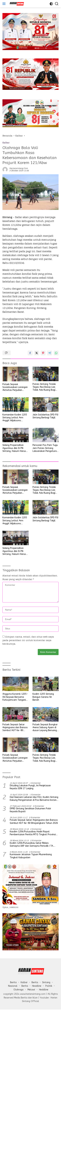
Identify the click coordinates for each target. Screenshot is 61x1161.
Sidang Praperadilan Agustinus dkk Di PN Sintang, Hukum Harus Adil (14, 448)
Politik (48, 986)
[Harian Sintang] (16, 3)
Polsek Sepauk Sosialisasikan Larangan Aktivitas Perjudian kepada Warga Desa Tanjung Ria (15, 387)
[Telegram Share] (49, 353)
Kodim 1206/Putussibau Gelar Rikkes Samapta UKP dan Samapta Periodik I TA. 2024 (32, 844)
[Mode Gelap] (51, 3)
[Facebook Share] (30, 353)
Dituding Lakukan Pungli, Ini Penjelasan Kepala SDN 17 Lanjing (30, 787)
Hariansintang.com (18, 168)
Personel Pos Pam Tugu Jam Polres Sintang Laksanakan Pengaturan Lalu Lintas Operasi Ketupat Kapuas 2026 (45, 448)
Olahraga (18, 989)
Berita (13, 982)
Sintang (46, 982)
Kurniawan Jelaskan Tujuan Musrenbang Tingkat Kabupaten (31, 856)
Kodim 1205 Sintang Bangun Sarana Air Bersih (43, 697)
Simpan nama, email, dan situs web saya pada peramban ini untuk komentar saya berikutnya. (28, 640)
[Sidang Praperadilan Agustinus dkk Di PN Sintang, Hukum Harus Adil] (15, 435)
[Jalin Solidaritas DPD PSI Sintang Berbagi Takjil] (46, 404)
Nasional (12, 986)
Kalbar (6, 143)
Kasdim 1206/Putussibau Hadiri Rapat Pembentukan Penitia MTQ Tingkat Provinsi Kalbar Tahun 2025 (33, 833)
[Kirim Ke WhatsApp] (56, 353)
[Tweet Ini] (36, 353)
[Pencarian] (57, 3)
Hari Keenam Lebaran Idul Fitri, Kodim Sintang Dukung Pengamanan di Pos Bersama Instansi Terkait (34, 799)
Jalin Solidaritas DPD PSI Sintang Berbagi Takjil (45, 416)
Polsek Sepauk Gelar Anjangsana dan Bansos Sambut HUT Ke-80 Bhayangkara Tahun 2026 (15, 727)
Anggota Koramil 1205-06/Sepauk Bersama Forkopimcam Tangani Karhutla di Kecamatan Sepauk (15, 697)
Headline (36, 986)
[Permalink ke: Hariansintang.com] (5, 169)
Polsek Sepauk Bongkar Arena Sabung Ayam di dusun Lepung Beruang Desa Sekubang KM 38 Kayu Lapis (45, 727)
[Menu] (4, 3)
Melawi (31, 989)
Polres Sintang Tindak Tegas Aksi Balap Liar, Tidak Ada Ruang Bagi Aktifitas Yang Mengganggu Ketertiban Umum (45, 387)
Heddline (43, 989)
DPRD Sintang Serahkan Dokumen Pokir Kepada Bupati (30, 810)
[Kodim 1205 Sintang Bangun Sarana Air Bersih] (46, 684)
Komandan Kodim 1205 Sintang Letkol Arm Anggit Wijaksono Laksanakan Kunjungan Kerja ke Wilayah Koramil (14, 417)
